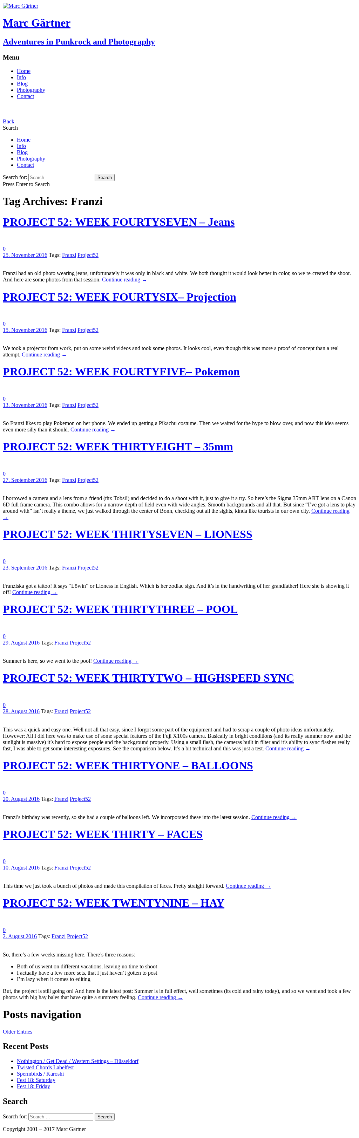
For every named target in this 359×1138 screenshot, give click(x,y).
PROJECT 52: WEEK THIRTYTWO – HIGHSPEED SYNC (148, 678)
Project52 (88, 255)
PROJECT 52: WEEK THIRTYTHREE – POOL (120, 609)
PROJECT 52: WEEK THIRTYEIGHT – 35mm (118, 446)
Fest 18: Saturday (36, 1080)
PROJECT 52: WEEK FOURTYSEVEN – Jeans (119, 222)
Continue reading (124, 279)
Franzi (69, 255)
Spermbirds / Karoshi (40, 1074)
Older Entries (17, 1032)
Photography (31, 90)
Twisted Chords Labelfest (45, 1067)
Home (24, 71)
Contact (25, 96)
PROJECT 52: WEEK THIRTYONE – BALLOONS (128, 765)
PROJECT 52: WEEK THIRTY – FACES (103, 834)
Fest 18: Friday (33, 1086)
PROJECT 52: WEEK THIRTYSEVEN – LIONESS (127, 534)
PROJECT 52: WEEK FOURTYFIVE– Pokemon (121, 371)
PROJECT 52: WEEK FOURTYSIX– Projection (119, 297)
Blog (22, 84)
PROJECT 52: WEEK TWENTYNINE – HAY (113, 903)
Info (21, 77)
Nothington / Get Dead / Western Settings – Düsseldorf (77, 1061)
